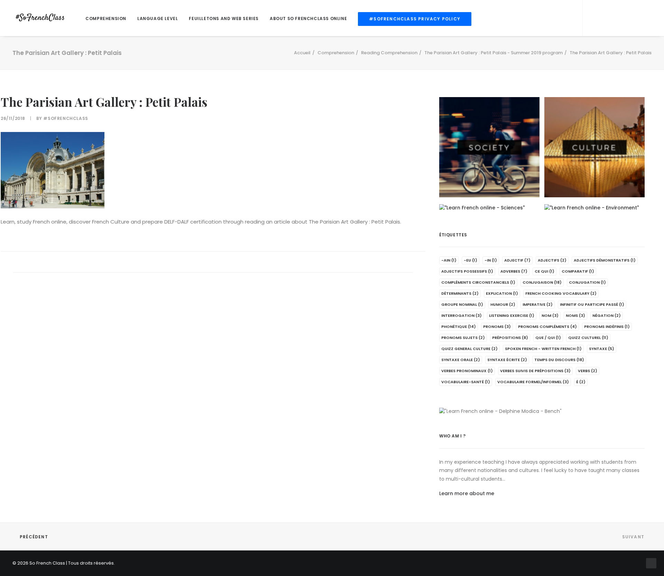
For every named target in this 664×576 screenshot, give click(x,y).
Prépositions (510, 337)
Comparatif (578, 271)
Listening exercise (511, 315)
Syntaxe (601, 348)
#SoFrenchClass (65, 118)
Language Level (157, 18)
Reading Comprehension (389, 52)
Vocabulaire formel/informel (533, 382)
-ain (448, 260)
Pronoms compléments (547, 326)
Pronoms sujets (463, 337)
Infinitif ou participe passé (592, 304)
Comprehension (105, 18)
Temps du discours (559, 359)
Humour (502, 304)
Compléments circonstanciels (478, 282)
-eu (470, 260)
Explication (502, 293)
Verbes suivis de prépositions (535, 371)
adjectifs (552, 260)
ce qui (544, 271)
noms (575, 315)
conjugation (587, 282)
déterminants (460, 293)
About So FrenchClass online (308, 18)
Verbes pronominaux (467, 371)
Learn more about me (466, 493)
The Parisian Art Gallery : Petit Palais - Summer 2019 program (493, 52)
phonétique (458, 326)
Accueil (302, 52)
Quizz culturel (588, 337)
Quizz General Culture (469, 348)
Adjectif (517, 260)
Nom (550, 315)
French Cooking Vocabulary (561, 293)
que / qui (548, 337)
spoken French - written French (543, 348)
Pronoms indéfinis (607, 326)
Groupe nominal (462, 304)
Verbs (587, 371)
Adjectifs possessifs (467, 271)
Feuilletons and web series (224, 18)
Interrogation (461, 315)
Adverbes (513, 271)
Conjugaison (542, 282)
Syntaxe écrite (507, 359)
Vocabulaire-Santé (465, 382)
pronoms (497, 326)
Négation (606, 315)
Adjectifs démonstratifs (605, 260)
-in (491, 260)
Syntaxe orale (460, 359)
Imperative (538, 304)
